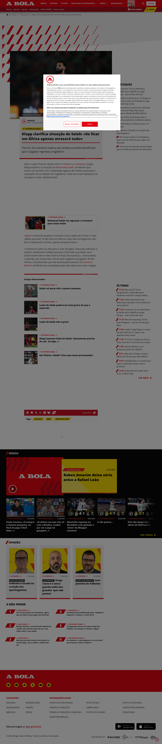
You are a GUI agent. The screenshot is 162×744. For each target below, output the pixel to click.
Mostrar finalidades (72, 124)
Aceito (90, 124)
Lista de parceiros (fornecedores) (58, 116)
